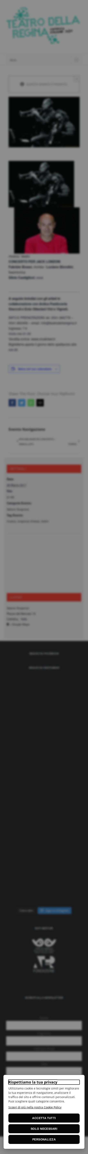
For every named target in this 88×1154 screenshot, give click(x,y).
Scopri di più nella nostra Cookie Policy (34, 1107)
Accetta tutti (44, 1118)
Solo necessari (44, 1128)
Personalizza (44, 1139)
